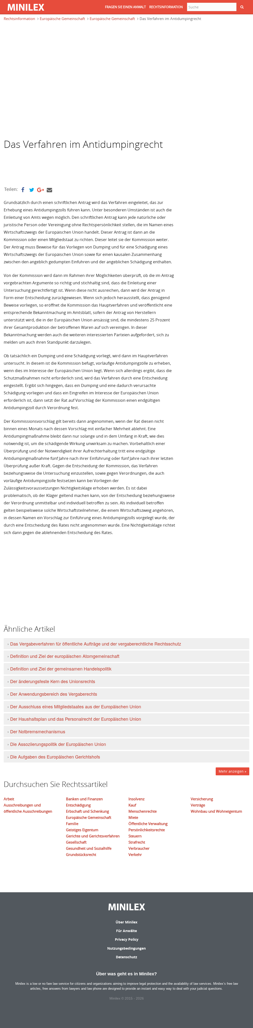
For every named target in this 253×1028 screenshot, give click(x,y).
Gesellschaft (76, 842)
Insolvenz (136, 798)
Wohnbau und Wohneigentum (216, 811)
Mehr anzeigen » (232, 771)
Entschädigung (78, 805)
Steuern (135, 835)
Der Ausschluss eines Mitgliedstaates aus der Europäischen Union (75, 706)
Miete (133, 817)
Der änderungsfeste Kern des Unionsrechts (52, 681)
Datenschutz (126, 957)
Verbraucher (138, 848)
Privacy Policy (126, 939)
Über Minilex (126, 922)
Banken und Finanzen (84, 798)
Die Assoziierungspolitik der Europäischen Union (58, 744)
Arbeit (9, 798)
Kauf (132, 805)
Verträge (198, 805)
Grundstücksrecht (81, 854)
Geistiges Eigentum (82, 829)
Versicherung (202, 798)
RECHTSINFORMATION (166, 7)
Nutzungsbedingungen (126, 948)
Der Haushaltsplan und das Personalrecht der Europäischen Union (75, 718)
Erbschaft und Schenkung (87, 811)
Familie (72, 823)
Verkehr (135, 854)
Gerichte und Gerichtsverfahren (93, 835)
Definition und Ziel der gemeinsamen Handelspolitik (60, 668)
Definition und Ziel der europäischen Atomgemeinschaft (64, 656)
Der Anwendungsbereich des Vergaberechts (53, 694)
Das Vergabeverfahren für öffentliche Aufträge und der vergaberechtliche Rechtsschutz (95, 643)
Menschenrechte (142, 811)
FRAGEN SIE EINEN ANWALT (125, 7)
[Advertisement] (43, 48)
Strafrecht (136, 842)
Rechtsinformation (19, 18)
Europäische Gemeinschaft (62, 18)
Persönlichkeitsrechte (146, 829)
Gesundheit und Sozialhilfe (88, 848)
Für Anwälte (126, 930)
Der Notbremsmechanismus (37, 731)
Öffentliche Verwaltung (148, 823)
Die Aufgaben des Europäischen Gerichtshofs (55, 756)
